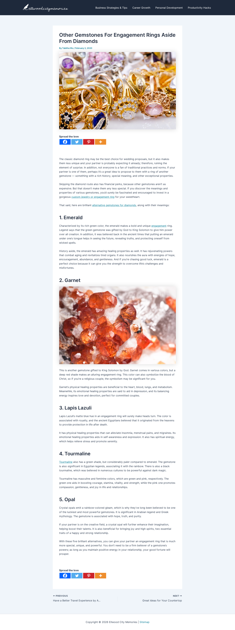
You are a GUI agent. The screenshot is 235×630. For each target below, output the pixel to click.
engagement (158, 225)
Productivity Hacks (199, 7)
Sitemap (144, 622)
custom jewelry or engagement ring (92, 196)
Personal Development (169, 7)
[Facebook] (65, 142)
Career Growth (141, 7)
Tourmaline (65, 461)
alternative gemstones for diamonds (114, 205)
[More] (100, 142)
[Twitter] (76, 142)
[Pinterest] (88, 142)
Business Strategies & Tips (111, 7)
